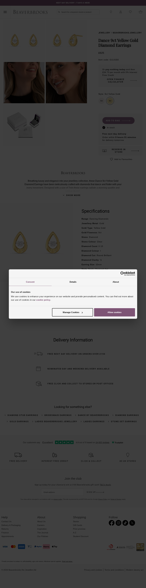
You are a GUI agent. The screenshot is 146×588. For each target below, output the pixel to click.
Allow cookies (114, 312)
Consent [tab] (30, 282)
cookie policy (43, 300)
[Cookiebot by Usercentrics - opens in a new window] (122, 273)
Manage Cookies (71, 312)
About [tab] (116, 282)
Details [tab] (73, 282)
